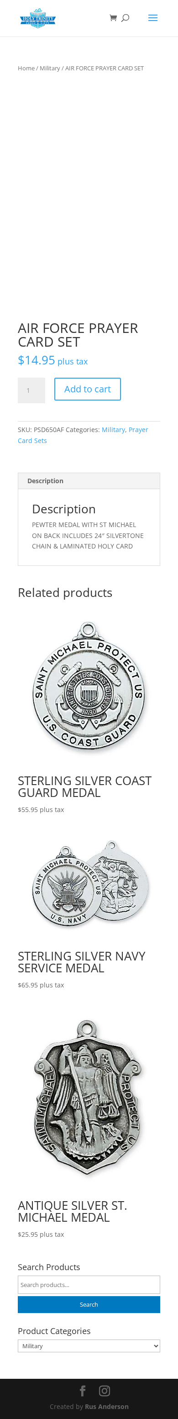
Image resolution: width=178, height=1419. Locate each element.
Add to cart (87, 389)
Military (50, 68)
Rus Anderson (107, 1406)
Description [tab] (45, 480)
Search (89, 1304)
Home (26, 68)
